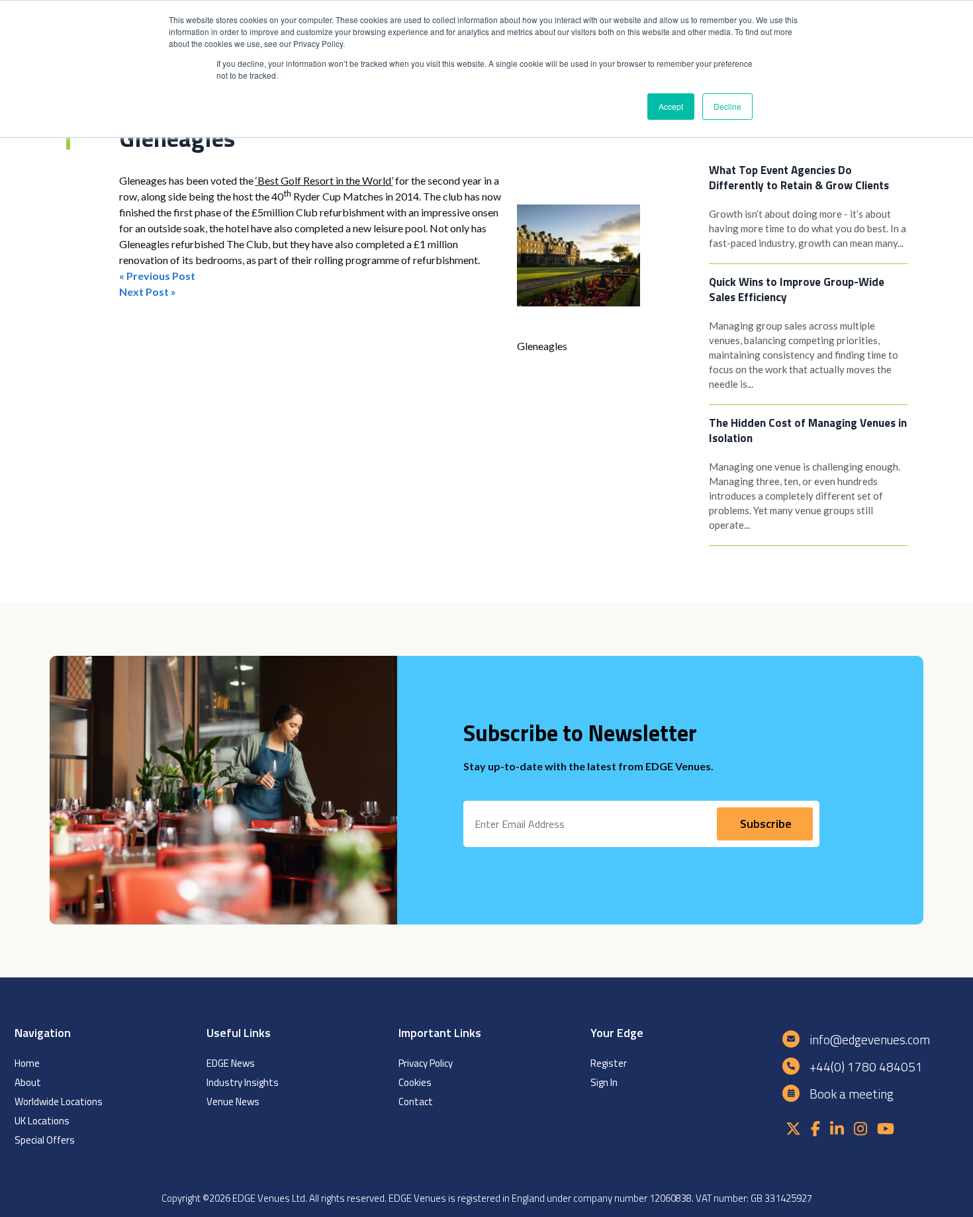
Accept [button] (671, 106)
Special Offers (45, 1140)
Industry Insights (243, 1082)
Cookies (415, 1082)
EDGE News (231, 1063)
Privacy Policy (425, 1063)
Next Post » (147, 291)
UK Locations (42, 1120)
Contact (415, 1101)
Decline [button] (727, 106)
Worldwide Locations (59, 1101)
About (28, 1082)
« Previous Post (157, 275)
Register (608, 1063)
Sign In (604, 1082)
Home (27, 1063)
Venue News (233, 1101)
